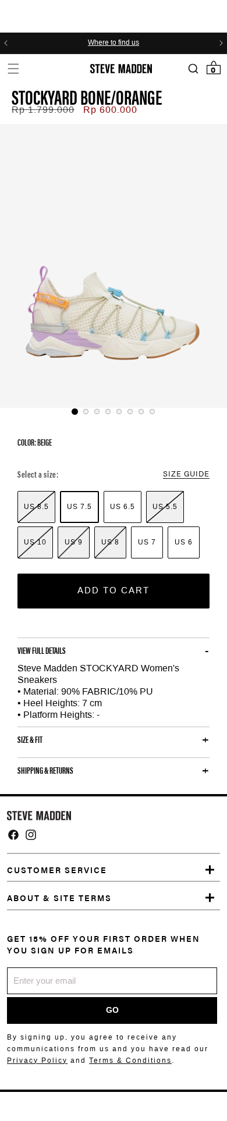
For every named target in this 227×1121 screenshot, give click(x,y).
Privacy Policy (37, 1060)
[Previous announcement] (6, 43)
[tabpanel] (113, 266)
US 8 (110, 542)
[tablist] (113, 411)
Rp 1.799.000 (43, 109)
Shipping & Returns (45, 770)
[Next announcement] (221, 43)
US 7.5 (79, 506)
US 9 (74, 542)
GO (112, 1010)
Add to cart (113, 590)
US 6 (184, 542)
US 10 (35, 542)
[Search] (193, 69)
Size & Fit (29, 739)
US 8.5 (36, 506)
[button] (13, 68)
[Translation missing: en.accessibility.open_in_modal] (113, 266)
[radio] (36, 507)
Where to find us (113, 43)
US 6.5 (122, 506)
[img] (13, 834)
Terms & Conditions (130, 1060)
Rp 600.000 (110, 109)
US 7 (147, 542)
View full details (41, 650)
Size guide (186, 473)
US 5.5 (165, 506)
